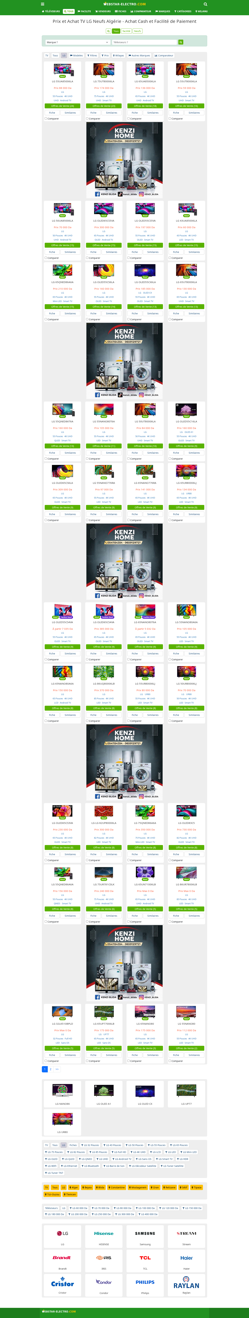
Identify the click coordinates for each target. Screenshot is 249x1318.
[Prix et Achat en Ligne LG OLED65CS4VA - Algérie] (104, 610)
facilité (126, 31)
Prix (106, 55)
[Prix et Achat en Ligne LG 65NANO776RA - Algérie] (145, 470)
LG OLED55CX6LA (145, 282)
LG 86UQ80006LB (104, 683)
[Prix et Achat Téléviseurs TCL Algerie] (145, 1257)
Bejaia (88, 1187)
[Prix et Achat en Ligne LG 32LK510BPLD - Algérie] (62, 1011)
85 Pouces (99, 698)
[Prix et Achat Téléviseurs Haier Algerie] (186, 1257)
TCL (145, 1268)
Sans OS (65, 1042)
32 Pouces (58, 1038)
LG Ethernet (70, 1166)
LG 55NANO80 (186, 1023)
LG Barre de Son (115, 1166)
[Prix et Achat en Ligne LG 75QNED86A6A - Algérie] (145, 811)
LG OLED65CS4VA (103, 622)
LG (64, 55)
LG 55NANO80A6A (186, 622)
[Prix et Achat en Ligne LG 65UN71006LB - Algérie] (145, 872)
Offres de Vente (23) (104, 105)
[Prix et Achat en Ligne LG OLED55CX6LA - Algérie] (145, 270)
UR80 (189, 493)
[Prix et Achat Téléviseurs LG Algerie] (62, 1233)
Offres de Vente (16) (186, 105)
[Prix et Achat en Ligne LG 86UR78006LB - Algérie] (186, 872)
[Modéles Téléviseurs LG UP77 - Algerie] (186, 1090)
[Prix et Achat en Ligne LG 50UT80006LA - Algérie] (145, 409)
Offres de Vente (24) (62, 105)
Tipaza (197, 1187)
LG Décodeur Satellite (144, 1166)
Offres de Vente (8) (62, 708)
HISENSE (104, 1244)
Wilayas (203, 11)
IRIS (104, 1268)
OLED (97, 239)
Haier (186, 1268)
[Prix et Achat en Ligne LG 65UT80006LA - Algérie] (186, 270)
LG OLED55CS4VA (62, 622)
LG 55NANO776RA (104, 482)
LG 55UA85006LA (62, 81)
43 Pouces (182, 235)
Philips (145, 1293)
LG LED (172, 1152)
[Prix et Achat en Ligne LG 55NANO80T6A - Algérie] (104, 409)
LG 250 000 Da (103, 1214)
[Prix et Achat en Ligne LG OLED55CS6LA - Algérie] (104, 270)
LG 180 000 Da (56, 1214)
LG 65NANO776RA (145, 482)
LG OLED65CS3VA (62, 823)
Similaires (70, 112)
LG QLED (69, 1159)
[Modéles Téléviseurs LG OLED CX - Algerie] (145, 1090)
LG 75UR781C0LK (104, 884)
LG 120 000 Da (170, 1208)
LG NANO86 (62, 1103)
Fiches (122, 11)
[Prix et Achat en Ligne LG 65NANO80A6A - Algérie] (62, 671)
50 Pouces (58, 235)
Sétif (184, 1187)
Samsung (145, 1244)
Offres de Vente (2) (186, 1048)
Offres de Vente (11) (104, 446)
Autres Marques (141, 55)
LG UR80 (62, 1132)
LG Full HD (120, 1152)
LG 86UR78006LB (186, 884)
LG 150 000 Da (193, 1208)
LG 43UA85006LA (186, 220)
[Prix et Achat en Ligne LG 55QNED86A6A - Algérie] (62, 872)
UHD (56, 100)
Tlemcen (71, 1194)
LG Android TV (123, 1159)
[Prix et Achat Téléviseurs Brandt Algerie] (62, 1257)
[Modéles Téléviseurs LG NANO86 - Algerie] (62, 1090)
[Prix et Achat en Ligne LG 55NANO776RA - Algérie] (104, 470)
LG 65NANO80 (145, 1023)
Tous (70, 11)
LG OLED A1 (104, 1103)
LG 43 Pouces (113, 1145)
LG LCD (157, 1152)
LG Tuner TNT (55, 1172)
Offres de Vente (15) (62, 245)
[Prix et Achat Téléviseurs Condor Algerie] (104, 1281)
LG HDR (184, 1159)
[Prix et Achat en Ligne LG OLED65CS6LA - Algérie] (62, 470)
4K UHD (68, 96)
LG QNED (87, 1159)
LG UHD (103, 1159)
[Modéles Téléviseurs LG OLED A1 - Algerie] (104, 1090)
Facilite (86, 11)
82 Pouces (99, 837)
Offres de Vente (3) (145, 1048)
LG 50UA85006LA (62, 220)
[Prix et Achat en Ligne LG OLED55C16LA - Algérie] (186, 409)
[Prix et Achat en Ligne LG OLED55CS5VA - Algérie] (145, 208)
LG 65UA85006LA (145, 81)
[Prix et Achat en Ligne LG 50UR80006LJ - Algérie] (186, 671)
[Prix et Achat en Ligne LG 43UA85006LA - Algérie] (186, 208)
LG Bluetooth (91, 1166)
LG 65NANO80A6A (62, 683)
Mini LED (57, 301)
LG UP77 (186, 1103)
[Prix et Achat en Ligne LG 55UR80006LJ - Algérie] (145, 671)
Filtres (93, 55)
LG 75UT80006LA (104, 81)
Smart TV (107, 100)
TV (46, 55)
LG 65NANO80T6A (145, 622)
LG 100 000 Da (147, 1208)
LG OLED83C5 (186, 823)
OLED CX (147, 292)
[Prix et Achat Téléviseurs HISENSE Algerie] (104, 1233)
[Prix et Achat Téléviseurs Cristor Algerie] (62, 1281)
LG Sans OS (145, 1159)
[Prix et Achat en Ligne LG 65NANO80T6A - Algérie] (145, 610)
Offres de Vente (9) (186, 446)
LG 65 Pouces (180, 1145)
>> (57, 1069)
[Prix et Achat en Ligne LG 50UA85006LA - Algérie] (62, 208)
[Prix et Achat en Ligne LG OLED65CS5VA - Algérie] (104, 208)
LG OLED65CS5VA (103, 220)
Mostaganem (138, 1187)
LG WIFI (52, 1166)
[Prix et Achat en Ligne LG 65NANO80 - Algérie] (145, 1011)
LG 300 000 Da (126, 1214)
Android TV (65, 100)
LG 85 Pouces (99, 1152)
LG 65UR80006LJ (186, 482)
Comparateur (142, 11)
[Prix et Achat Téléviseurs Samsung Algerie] (145, 1233)
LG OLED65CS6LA (62, 482)
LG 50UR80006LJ (186, 683)
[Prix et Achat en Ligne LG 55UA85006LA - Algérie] (62, 69)
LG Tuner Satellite (173, 1166)
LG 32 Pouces (91, 1145)
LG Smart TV (165, 1159)
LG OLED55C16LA (186, 421)
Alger (75, 1187)
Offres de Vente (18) (145, 105)
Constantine (118, 1187)
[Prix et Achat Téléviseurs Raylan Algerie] (186, 1281)
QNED (57, 903)
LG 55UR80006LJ (145, 683)
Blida (101, 1187)
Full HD (68, 1038)
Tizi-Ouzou (53, 1194)
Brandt (63, 1268)
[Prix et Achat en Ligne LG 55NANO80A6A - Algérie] (186, 610)
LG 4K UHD (139, 1152)
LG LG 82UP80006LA (103, 823)
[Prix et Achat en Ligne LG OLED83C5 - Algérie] (186, 811)
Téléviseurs (52, 11)
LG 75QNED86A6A (145, 823)
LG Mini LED (190, 1152)
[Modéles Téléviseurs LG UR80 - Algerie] (62, 1118)
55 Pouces (58, 96)
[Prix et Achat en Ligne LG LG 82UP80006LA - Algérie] (104, 811)
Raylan (186, 1292)
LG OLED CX (145, 1103)
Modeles (78, 55)
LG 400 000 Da (149, 1214)
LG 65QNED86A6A (62, 282)
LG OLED (52, 1159)
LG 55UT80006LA (186, 81)
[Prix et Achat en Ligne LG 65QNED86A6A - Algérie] (62, 270)
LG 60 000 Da (79, 1208)
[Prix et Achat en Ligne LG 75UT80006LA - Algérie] (104, 69)
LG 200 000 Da (79, 1214)
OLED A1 (189, 432)
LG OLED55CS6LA (103, 282)
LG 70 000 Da (102, 1208)
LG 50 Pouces (135, 1145)
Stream (186, 1244)
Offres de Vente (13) (145, 306)
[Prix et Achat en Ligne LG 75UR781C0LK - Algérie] (104, 872)
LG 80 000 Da (124, 1208)
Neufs (137, 31)
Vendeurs (104, 11)
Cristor (62, 1292)
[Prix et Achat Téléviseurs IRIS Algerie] (104, 1257)
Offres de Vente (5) (145, 909)
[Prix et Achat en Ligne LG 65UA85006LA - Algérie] (145, 69)
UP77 (106, 1034)
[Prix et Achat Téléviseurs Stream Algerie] (186, 1233)
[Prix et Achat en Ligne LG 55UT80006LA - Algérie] (186, 69)
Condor (104, 1293)
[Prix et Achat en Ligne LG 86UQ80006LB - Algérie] (104, 671)
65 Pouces (140, 96)
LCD (56, 702)
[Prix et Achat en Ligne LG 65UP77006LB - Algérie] (104, 1011)
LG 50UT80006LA (145, 421)
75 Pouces (99, 96)
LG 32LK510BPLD (62, 1023)
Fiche (52, 112)
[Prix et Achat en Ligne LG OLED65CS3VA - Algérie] (62, 811)
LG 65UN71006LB (145, 884)
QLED (57, 440)
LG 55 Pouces (158, 1145)
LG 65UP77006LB (103, 1023)
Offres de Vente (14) (104, 306)
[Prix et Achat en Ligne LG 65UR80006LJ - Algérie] (186, 470)
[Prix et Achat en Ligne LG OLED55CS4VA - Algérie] (62, 610)
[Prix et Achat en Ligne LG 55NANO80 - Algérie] (186, 1011)
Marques (164, 11)
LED (181, 239)
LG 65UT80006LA (186, 282)
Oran (156, 1187)
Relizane (170, 1187)
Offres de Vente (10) (145, 446)
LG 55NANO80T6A (104, 421)
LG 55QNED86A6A (62, 884)
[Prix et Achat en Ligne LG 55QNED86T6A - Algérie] (62, 409)
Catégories (184, 11)
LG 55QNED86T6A (62, 421)
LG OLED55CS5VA (145, 220)
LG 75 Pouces (55, 1152)
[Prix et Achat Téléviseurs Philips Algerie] (145, 1281)
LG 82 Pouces (77, 1152)
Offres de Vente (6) (104, 909)
